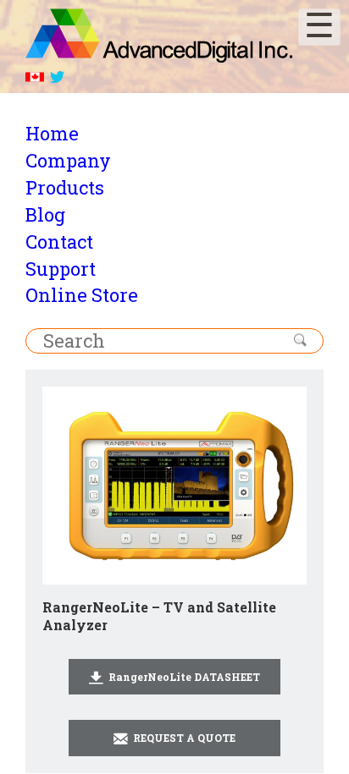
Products (64, 187)
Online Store (81, 295)
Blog (45, 214)
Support (60, 268)
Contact (59, 241)
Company (68, 160)
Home (52, 133)
